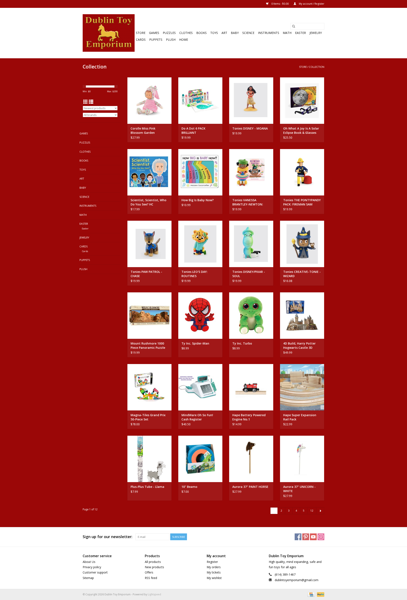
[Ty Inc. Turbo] (251, 315)
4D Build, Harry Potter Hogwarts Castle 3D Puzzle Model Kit (299, 345)
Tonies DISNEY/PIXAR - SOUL (248, 274)
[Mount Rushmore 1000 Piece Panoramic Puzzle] (149, 315)
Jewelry (315, 33)
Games (154, 33)
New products (154, 567)
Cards (141, 40)
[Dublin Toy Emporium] (109, 33)
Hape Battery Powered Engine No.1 (249, 417)
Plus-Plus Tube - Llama (147, 487)
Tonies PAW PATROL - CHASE (146, 274)
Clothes (186, 33)
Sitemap (88, 578)
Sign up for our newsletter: (107, 536)
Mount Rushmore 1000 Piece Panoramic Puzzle (148, 345)
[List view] (91, 102)
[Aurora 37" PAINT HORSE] (251, 458)
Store (140, 33)
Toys (214, 33)
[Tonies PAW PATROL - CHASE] (149, 243)
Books (201, 33)
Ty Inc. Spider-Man (195, 343)
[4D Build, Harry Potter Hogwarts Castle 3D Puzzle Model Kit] (302, 315)
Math (287, 33)
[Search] (293, 26)
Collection (316, 67)
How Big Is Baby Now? (197, 200)
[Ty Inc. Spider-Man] (200, 315)
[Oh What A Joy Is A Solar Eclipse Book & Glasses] (302, 100)
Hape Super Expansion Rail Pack (299, 417)
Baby (235, 33)
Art (224, 33)
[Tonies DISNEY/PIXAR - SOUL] (251, 243)
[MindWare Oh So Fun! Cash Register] (200, 387)
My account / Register (311, 4)
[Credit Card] (310, 594)
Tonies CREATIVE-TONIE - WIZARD (302, 274)
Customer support (95, 572)
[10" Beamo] (200, 458)
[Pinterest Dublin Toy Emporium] (305, 536)
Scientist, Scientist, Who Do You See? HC (148, 202)
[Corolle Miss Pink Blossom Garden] (149, 100)
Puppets (155, 40)
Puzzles (169, 33)
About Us (89, 562)
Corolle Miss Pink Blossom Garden (143, 130)
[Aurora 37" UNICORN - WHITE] (302, 458)
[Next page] (320, 510)
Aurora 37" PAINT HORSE (250, 487)
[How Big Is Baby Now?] (200, 172)
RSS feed (151, 578)
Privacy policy (92, 567)
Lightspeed (154, 594)
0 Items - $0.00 (280, 4)
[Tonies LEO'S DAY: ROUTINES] (200, 243)
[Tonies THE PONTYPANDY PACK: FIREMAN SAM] (302, 172)
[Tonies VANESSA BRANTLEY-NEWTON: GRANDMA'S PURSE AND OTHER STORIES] (251, 172)
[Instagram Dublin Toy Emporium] (321, 536)
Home (183, 40)
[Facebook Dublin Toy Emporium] (298, 536)
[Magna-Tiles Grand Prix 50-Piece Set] (149, 387)
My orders (214, 567)
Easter (300, 33)
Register (212, 562)
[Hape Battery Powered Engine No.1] (251, 387)
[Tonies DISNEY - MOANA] (251, 100)
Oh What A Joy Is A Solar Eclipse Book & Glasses (301, 130)
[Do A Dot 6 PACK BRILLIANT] (200, 100)
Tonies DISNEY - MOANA (250, 128)
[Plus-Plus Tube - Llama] (149, 458)
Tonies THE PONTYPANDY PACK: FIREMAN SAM (302, 202)
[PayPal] (319, 594)
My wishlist (214, 578)
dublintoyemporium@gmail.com (296, 580)
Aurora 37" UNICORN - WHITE (299, 489)
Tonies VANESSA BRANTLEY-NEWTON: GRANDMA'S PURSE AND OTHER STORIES (249, 202)
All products (153, 562)
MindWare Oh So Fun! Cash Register (197, 417)
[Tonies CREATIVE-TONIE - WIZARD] (302, 243)
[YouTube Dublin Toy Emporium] (313, 536)
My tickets (214, 572)
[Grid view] (85, 102)
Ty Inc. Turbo (242, 343)
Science (248, 33)
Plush (171, 40)
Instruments (268, 33)
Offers (149, 572)
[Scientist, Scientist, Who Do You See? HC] (149, 172)
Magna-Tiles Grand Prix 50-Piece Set (148, 417)
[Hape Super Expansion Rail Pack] (302, 387)
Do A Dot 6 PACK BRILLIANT (193, 130)
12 (311, 510)
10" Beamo (189, 487)
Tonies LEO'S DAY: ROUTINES (194, 274)
